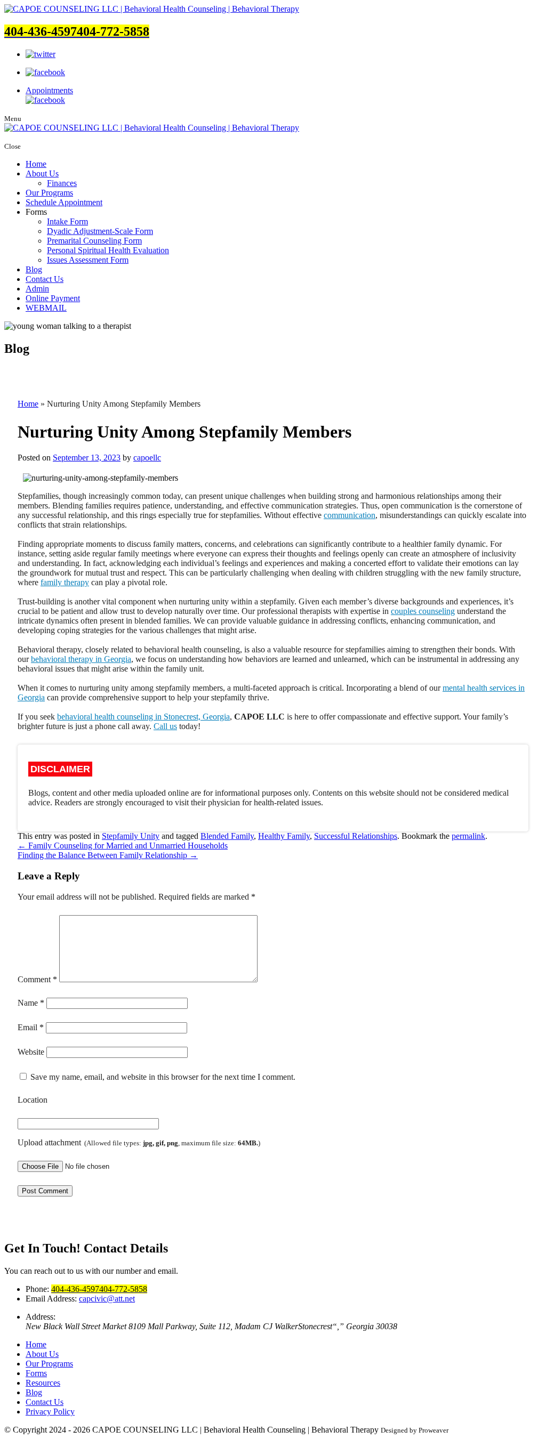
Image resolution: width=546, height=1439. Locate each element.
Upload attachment (139, 1142)
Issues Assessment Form (88, 259)
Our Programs (49, 192)
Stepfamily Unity (130, 835)
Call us (165, 726)
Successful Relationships (355, 835)
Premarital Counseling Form (94, 240)
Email (31, 1027)
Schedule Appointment (64, 202)
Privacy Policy (50, 1411)
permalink (468, 835)
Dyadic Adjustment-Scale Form (100, 231)
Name (31, 1002)
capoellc (147, 457)
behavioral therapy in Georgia (81, 659)
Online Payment (53, 298)
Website (31, 1051)
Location (32, 1099)
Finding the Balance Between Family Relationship (108, 855)
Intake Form (67, 221)
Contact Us (44, 279)
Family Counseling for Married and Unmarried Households (123, 845)
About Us (42, 173)
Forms (36, 1373)
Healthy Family (284, 835)
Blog (34, 269)
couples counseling (423, 611)
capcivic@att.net (107, 1298)
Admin (37, 288)
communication (349, 515)
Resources (43, 1382)
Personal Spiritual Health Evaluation (108, 250)
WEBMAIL (46, 307)
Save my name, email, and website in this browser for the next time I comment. (162, 1076)
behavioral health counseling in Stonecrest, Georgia (143, 716)
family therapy (65, 582)
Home (36, 163)
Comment (37, 979)
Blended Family (227, 835)
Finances (62, 183)
